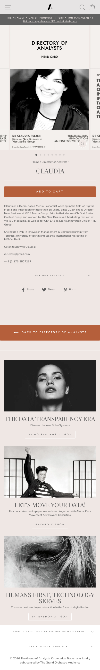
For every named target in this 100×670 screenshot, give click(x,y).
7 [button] (60, 155)
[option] (50, 20)
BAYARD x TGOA (50, 524)
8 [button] (64, 155)
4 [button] (49, 155)
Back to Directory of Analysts (53, 332)
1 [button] (36, 155)
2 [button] (41, 155)
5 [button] (52, 155)
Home (35, 162)
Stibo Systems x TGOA (50, 434)
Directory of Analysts (54, 162)
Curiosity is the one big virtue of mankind (50, 631)
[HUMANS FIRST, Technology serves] (50, 562)
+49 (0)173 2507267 (17, 261)
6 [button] (56, 155)
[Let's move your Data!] (50, 472)
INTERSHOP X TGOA (50, 616)
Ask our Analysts (50, 275)
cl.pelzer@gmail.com (17, 254)
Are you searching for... (50, 646)
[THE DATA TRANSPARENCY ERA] (50, 385)
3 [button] (45, 155)
